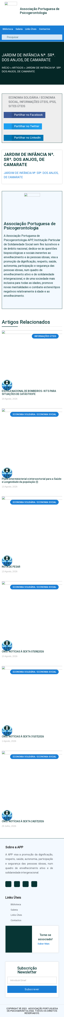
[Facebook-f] (21, 303)
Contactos (44, 29)
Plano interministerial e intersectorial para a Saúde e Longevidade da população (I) (31, 480)
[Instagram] (29, 303)
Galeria (19, 29)
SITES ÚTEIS (17, 106)
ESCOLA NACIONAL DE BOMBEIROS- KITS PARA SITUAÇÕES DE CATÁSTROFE (29, 392)
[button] (24, 115)
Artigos (17, 67)
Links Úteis (30, 29)
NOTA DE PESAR (11, 566)
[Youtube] (5, 303)
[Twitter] (13, 303)
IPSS (52, 102)
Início (5, 67)
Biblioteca (8, 29)
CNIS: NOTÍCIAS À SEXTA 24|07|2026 (23, 821)
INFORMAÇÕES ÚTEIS (34, 102)
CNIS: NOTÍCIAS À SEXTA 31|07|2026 (23, 736)
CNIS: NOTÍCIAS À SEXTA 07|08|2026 (23, 651)
